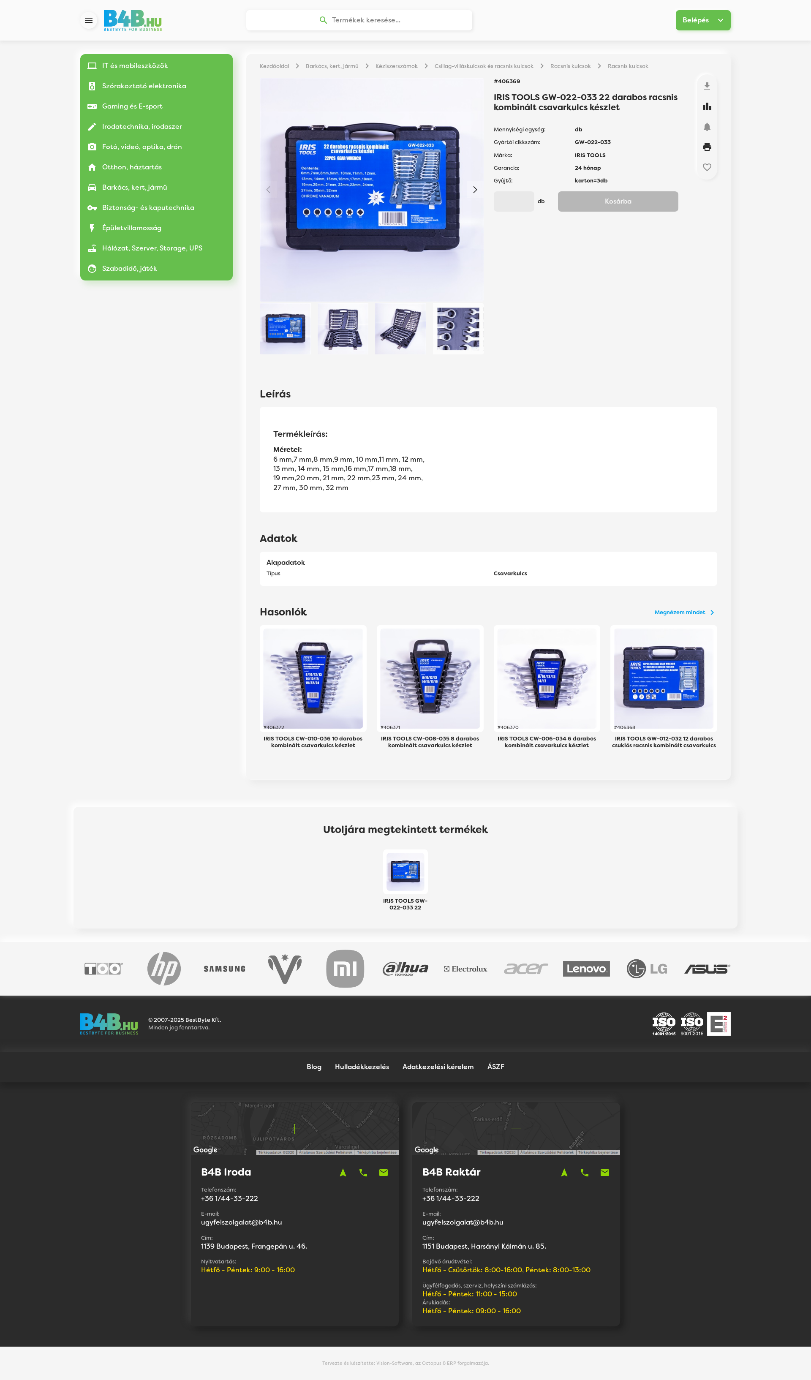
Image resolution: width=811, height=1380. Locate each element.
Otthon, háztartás (132, 167)
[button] (475, 189)
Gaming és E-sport (132, 106)
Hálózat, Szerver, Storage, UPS (152, 248)
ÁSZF (495, 1066)
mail (383, 1173)
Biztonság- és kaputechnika (148, 207)
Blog (314, 1066)
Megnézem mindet (680, 612)
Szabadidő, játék (129, 268)
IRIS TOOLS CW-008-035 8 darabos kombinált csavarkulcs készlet (430, 742)
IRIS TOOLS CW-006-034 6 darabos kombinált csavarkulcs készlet (547, 742)
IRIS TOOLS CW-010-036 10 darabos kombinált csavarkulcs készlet (313, 742)
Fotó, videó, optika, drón (142, 146)
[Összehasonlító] (707, 106)
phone (363, 1173)
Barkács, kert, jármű (134, 187)
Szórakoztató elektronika (144, 86)
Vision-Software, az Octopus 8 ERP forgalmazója (432, 1363)
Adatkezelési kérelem (438, 1066)
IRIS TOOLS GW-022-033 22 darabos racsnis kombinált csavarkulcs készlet (405, 904)
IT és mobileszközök (135, 65)
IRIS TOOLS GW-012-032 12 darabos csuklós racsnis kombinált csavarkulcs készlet (664, 742)
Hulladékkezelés (362, 1066)
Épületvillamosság (131, 227)
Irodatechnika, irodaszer (142, 126)
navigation (343, 1173)
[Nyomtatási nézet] (707, 147)
